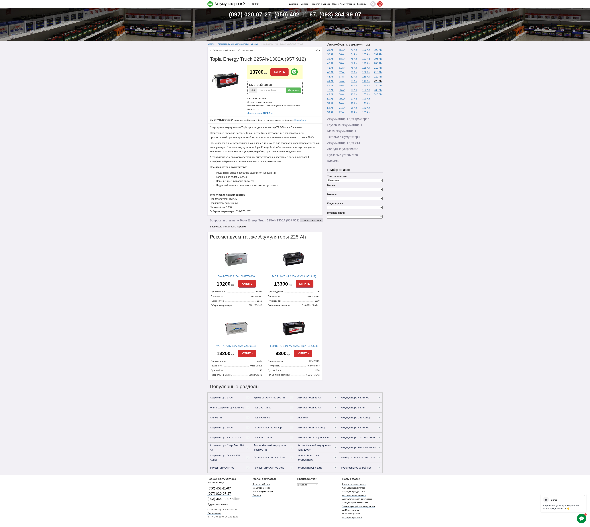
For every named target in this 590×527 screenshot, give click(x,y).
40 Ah (330, 63)
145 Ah (366, 85)
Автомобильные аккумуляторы (349, 44)
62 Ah (342, 72)
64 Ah (342, 81)
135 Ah (366, 76)
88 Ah (354, 90)
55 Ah (342, 50)
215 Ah (378, 72)
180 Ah (366, 108)
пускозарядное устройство (356, 467)
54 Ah (330, 112)
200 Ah (378, 63)
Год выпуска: (335, 203)
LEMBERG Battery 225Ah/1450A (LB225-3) (294, 346)
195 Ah (378, 59)
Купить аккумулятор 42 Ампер (227, 407)
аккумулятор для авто (309, 467)
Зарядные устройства (342, 149)
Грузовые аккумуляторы (344, 125)
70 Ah (342, 103)
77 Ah (354, 63)
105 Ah (366, 54)
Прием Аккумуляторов (343, 4)
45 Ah (330, 85)
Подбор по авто (338, 169)
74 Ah (354, 54)
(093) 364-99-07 (219, 499)
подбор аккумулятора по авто (358, 457)
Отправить (293, 90)
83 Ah (354, 81)
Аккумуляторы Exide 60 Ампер (358, 447)
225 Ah (378, 81)
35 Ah (330, 50)
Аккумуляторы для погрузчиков (357, 499)
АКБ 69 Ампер (262, 417)
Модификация (336, 212)
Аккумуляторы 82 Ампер (268, 427)
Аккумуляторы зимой (352, 517)
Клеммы (333, 161)
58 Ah (342, 59)
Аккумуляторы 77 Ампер (311, 427)
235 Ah (378, 90)
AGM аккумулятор (350, 510)
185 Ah (366, 112)
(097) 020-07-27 (219, 493)
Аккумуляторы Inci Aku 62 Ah (270, 457)
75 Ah (354, 59)
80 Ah (354, 72)
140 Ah (366, 81)
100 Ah (366, 50)
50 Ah (330, 99)
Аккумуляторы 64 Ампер (355, 397)
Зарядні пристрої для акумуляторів (358, 506)
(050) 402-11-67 (219, 488)
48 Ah (330, 94)
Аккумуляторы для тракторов (348, 119)
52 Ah (330, 103)
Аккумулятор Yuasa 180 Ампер (358, 437)
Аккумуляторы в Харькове (236, 4)
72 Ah (342, 112)
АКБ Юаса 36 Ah (263, 437)
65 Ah (342, 85)
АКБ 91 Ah (216, 417)
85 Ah (354, 85)
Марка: (331, 185)
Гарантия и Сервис (320, 4)
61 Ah (342, 67)
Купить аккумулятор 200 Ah (269, 397)
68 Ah (342, 94)
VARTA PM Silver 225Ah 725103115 (236, 346)
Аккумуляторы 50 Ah (309, 407)
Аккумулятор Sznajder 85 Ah (313, 437)
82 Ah (354, 76)
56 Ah (342, 54)
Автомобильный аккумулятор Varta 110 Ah (314, 447)
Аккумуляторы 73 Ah (221, 397)
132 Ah (366, 72)
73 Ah (354, 50)
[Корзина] (380, 4)
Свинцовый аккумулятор (353, 488)
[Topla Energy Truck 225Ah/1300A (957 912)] (226, 80)
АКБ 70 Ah (303, 417)
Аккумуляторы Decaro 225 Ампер (225, 457)
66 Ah (342, 90)
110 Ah (366, 59)
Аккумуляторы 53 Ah (353, 407)
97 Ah (354, 112)
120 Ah (366, 63)
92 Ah (354, 103)
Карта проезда (214, 513)
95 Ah (354, 108)
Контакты (361, 4)
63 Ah (342, 76)
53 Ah (330, 108)
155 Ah (366, 94)
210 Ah (378, 67)
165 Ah (366, 99)
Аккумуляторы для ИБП (344, 143)
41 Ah (330, 67)
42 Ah (330, 72)
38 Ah (330, 59)
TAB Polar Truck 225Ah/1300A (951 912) (294, 276)
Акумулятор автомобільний (355, 502)
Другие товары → (260, 113)
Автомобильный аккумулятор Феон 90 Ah (270, 447)
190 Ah (378, 50)
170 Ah (366, 103)
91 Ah (354, 99)
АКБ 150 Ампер (262, 407)
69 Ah (342, 99)
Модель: (332, 194)
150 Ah (366, 90)
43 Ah (330, 76)
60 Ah (342, 63)
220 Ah (378, 76)
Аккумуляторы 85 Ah (309, 397)
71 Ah (342, 108)
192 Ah (378, 54)
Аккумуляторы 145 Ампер (355, 417)
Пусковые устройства (342, 155)
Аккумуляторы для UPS (353, 491)
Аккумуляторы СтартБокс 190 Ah (227, 447)
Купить (279, 71)
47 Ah (330, 90)
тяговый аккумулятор (222, 467)
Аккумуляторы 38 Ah (221, 427)
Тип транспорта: (337, 176)
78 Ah (354, 67)
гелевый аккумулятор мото (269, 467)
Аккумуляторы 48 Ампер (355, 427)
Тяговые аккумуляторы (343, 137)
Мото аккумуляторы (341, 131)
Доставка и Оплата (298, 4)
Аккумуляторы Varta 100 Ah (225, 437)
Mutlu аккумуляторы (351, 514)
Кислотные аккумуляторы (354, 484)
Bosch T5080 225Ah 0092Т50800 (236, 276)
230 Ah (378, 85)
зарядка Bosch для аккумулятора (308, 457)
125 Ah (366, 67)
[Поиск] (373, 4)
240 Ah (378, 94)
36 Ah (330, 54)
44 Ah (330, 81)
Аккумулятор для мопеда (354, 495)
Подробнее (300, 120)
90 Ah (354, 94)
